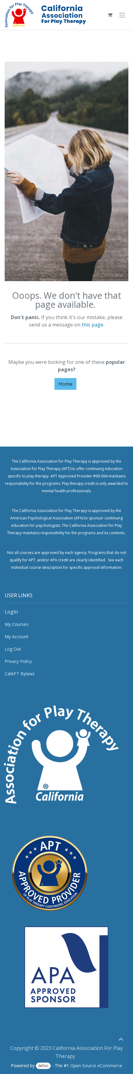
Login (11, 611)
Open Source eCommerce (96, 1065)
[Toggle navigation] (122, 14)
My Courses (16, 624)
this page (92, 324)
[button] (121, 1038)
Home (65, 384)
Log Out (13, 649)
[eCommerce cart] (110, 15)
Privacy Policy (18, 661)
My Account (16, 636)
